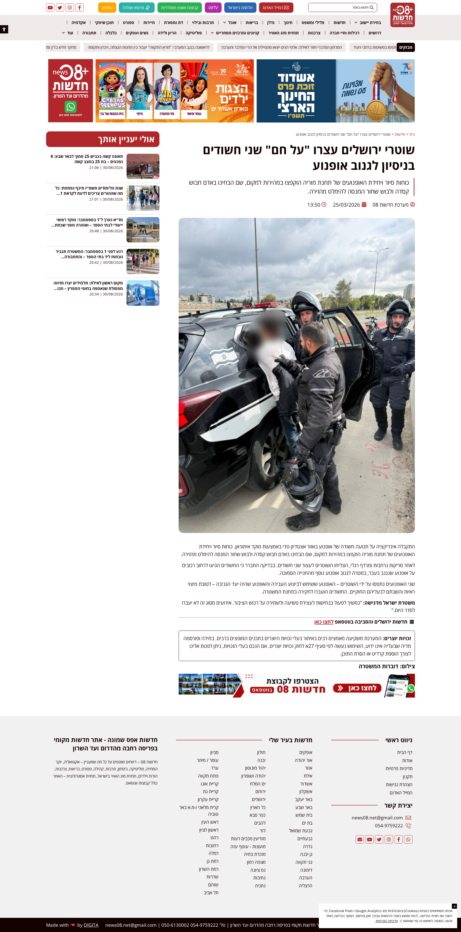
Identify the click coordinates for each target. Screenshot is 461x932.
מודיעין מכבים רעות (248, 838)
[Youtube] (50, 7)
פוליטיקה (194, 33)
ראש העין (209, 822)
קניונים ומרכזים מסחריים (237, 33)
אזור (308, 768)
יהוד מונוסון (255, 768)
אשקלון (305, 791)
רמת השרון (208, 869)
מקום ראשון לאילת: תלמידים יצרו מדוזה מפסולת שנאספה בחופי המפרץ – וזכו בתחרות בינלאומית (88, 288)
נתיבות (259, 877)
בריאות (252, 22)
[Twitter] (60, 7)
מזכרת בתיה (255, 854)
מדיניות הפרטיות (387, 921)
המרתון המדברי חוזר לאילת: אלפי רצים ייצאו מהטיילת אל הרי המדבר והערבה (285, 47)
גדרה (307, 846)
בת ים (307, 823)
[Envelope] (360, 839)
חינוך (288, 22)
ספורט (128, 22)
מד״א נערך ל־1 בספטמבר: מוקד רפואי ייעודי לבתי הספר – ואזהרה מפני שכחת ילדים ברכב (89, 225)
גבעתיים (304, 838)
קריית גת (210, 791)
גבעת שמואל (300, 830)
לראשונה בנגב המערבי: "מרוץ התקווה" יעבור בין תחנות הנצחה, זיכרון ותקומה (153, 47)
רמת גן (212, 861)
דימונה (306, 870)
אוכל (232, 22)
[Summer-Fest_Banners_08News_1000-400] (175, 121)
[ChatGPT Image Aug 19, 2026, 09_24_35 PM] (297, 695)
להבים (260, 823)
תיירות (149, 22)
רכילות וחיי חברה (344, 33)
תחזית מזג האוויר (283, 33)
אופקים (305, 752)
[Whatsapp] (408, 839)
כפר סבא (258, 815)
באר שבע (303, 807)
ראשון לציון (208, 830)
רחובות (212, 845)
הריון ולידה (167, 33)
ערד (214, 768)
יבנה (261, 760)
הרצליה (305, 885)
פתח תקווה (208, 776)
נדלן (270, 22)
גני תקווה (304, 862)
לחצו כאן (324, 621)
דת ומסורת (173, 22)
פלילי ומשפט (313, 22)
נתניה (260, 885)
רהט (214, 837)
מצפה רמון (256, 862)
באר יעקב (303, 799)
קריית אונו (209, 783)
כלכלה (111, 33)
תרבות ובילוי (203, 22)
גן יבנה (306, 854)
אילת (308, 776)
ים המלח (258, 783)
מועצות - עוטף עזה (248, 846)
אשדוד (306, 783)
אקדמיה (79, 22)
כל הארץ (258, 807)
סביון (214, 752)
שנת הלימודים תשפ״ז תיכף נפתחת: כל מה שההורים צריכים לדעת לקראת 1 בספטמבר (89, 193)
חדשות (340, 22)
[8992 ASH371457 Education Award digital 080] (336, 121)
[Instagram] (70, 7)
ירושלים (259, 799)
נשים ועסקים (137, 33)
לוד (263, 830)
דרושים (375, 33)
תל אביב (211, 892)
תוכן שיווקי (104, 22)
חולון (261, 752)
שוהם (213, 884)
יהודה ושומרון (253, 776)
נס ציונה (258, 870)
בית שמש (304, 815)
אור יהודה (303, 760)
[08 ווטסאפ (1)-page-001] (70, 120)
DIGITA (91, 925)
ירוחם (260, 791)
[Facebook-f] (79, 7)
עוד (70, 33)
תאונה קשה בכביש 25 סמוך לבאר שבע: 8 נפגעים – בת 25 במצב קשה (87, 158)
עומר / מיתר (207, 760)
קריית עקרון (208, 799)
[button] (4, 29)
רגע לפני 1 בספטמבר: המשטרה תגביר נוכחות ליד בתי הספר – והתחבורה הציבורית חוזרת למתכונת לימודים (89, 257)
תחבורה (89, 33)
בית (412, 134)
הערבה (305, 877)
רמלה (213, 853)
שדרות (212, 876)
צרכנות (314, 33)
